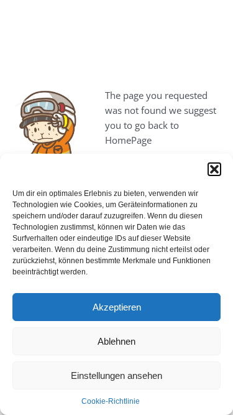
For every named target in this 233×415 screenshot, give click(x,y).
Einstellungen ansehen (116, 375)
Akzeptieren (117, 307)
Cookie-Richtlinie (110, 401)
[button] (214, 169)
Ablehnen (116, 341)
